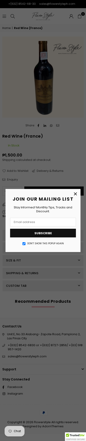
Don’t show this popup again (45, 243)
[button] (75, 436)
